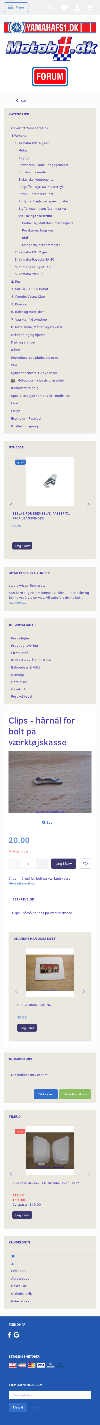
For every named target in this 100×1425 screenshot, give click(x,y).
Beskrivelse (23, 899)
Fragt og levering (24, 645)
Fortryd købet (21, 696)
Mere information (21, 883)
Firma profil (20, 652)
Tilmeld (18, 1407)
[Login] (77, 7)
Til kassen (46, 1094)
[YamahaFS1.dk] (50, 27)
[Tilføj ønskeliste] (85, 864)
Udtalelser (19, 681)
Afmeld (36, 1407)
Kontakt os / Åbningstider (31, 660)
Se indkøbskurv (75, 1094)
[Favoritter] (64, 7)
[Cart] (89, 7)
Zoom (51, 822)
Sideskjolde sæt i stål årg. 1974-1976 (45, 1182)
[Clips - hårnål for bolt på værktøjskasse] (50, 782)
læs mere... (17, 602)
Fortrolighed (21, 638)
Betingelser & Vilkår (26, 667)
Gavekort (18, 689)
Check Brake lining (34, 1004)
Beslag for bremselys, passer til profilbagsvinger (41, 515)
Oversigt (17, 674)
